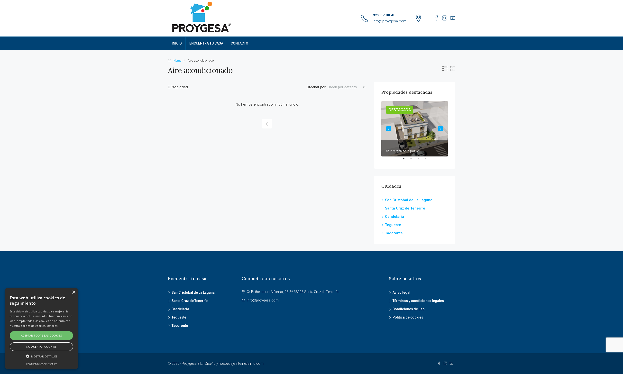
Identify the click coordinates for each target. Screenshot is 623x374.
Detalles (52, 326)
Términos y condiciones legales (418, 301)
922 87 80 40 (384, 15)
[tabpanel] (414, 128)
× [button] (73, 292)
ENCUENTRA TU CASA (206, 43)
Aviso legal (401, 292)
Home (177, 60)
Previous (388, 128)
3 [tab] (420, 160)
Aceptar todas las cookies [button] (41, 335)
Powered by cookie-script (41, 364)
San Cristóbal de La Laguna (408, 200)
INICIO (177, 43)
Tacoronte (394, 233)
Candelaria (394, 216)
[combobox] (346, 87)
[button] (41, 356)
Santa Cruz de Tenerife (405, 208)
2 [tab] (413, 160)
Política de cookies (408, 317)
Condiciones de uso (409, 309)
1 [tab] (406, 160)
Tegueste (393, 225)
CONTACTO (239, 43)
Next (440, 128)
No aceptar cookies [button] (41, 346)
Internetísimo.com (250, 363)
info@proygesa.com (389, 21)
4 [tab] (428, 160)
